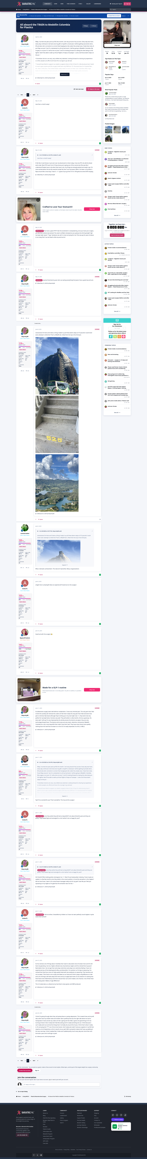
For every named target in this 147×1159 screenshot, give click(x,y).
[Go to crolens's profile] (106, 204)
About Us (45, 1113)
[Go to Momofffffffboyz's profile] (106, 248)
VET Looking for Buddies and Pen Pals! (118, 292)
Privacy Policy (67, 1149)
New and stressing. (113, 354)
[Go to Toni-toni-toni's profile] (106, 209)
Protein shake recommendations (117, 247)
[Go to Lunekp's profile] (106, 184)
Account (96, 1118)
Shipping (96, 1113)
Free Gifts (45, 1143)
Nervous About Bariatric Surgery (117, 203)
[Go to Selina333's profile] (25, 758)
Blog (44, 1115)
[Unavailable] (57, 338)
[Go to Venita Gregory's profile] (106, 381)
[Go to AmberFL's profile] (25, 102)
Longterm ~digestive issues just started (117, 152)
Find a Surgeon (64, 1120)
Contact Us (97, 1120)
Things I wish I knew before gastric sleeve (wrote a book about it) (118, 197)
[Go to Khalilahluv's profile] (106, 273)
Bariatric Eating (81, 1122)
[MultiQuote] (35, 143)
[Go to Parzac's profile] (106, 355)
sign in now (52, 1079)
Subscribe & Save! (47, 1136)
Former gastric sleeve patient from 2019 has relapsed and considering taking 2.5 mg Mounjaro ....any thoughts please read (118, 396)
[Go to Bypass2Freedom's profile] (25, 632)
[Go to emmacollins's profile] (106, 159)
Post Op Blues (111, 209)
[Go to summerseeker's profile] (25, 527)
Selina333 (25, 764)
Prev (22, 94)
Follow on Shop (118, 1119)
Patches (110, 191)
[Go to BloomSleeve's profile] (106, 197)
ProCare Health (81, 1120)
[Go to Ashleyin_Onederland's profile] (106, 293)
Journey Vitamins (81, 1125)
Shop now (92, 209)
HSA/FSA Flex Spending (49, 1118)
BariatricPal (80, 1115)
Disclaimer (73, 1149)
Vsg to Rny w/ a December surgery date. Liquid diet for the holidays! (117, 273)
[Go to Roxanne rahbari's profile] (106, 191)
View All (116, 215)
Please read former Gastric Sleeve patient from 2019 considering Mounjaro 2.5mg (117, 368)
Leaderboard (63, 1115)
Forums (62, 1113)
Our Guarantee (98, 1122)
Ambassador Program (49, 1138)
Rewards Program (47, 1134)
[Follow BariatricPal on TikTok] (125, 1115)
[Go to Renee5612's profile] (106, 173)
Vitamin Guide (46, 1129)
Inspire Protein (81, 1118)
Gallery (62, 1118)
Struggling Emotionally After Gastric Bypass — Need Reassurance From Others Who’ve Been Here (118, 167)
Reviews (45, 1126)
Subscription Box (47, 1131)
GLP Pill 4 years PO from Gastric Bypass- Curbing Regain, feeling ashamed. (117, 388)
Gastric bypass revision (114, 178)
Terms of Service (58, 1149)
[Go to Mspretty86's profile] (25, 38)
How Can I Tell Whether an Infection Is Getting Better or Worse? (118, 159)
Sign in (123, 15)
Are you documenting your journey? (118, 280)
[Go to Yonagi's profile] (106, 166)
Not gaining (111, 381)
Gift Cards (45, 1141)
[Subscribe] (123, 328)
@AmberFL (39, 280)
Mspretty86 (25, 44)
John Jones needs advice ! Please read (118, 400)
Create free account (25, 1070)
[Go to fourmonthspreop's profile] (106, 387)
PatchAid (79, 1113)
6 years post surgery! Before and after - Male (118, 184)
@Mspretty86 (39, 231)
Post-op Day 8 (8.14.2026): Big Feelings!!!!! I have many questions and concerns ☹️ (119, 375)
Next (34, 94)
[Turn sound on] (38, 200)
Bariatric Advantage (82, 1127)
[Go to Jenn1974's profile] (106, 179)
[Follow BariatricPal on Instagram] (117, 1115)
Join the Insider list (22, 1135)
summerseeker (25, 533)
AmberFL (25, 108)
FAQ (44, 1124)
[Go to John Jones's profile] (106, 367)
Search (62, 1122)
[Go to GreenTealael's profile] (106, 253)
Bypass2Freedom (25, 638)
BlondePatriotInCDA (112, 67)
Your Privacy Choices (81, 1149)
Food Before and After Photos (116, 253)
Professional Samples (99, 1127)
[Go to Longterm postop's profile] (106, 152)
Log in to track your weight (117, 235)
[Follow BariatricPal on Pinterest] (121, 1115)
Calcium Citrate (112, 172)
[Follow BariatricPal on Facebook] (113, 1115)
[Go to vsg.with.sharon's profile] (106, 280)
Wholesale (97, 1125)
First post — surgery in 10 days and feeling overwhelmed (117, 360)
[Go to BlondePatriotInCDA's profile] (106, 67)
